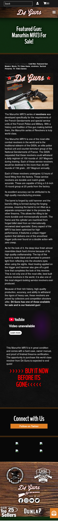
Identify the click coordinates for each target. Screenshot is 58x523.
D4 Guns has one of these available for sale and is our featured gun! (27, 303)
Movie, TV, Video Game (21, 66)
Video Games (21, 68)
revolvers (35, 66)
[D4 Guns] (29, 12)
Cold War (32, 64)
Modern (8, 66)
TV (14, 68)
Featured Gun (42, 64)
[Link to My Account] (37, 3)
